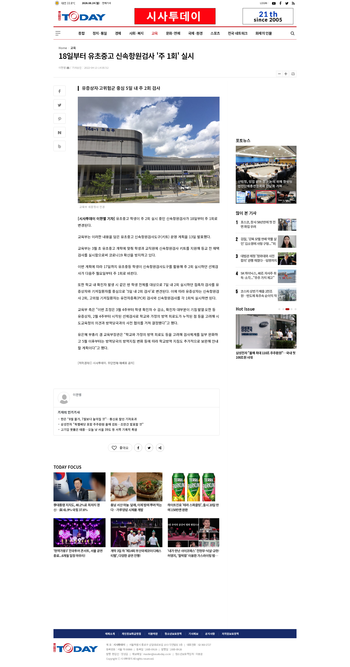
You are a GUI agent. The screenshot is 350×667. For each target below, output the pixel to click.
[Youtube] (274, 3)
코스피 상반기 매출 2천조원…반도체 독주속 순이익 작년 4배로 (259, 293)
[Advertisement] (136, 596)
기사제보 (193, 634)
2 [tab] (283, 309)
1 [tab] (279, 309)
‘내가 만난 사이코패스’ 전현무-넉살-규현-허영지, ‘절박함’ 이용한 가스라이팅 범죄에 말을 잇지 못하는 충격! (193, 553)
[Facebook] (280, 3)
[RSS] (293, 3)
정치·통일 (100, 33)
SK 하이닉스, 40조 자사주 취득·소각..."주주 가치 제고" (258, 275)
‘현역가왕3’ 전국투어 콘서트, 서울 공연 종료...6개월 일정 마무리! (77, 553)
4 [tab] (291, 309)
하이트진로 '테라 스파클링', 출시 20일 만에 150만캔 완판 (193, 507)
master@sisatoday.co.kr (157, 654)
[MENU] (57, 33)
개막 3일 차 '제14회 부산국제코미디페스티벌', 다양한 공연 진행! (136, 553)
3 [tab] (287, 309)
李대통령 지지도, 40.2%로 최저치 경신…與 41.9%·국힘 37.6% (76, 507)
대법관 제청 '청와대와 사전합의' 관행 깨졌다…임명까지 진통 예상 (259, 258)
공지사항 (210, 634)
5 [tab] (296, 309)
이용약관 (153, 634)
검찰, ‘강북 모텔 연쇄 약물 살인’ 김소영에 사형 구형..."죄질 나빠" (258, 241)
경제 (118, 33)
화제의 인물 (263, 33)
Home (63, 48)
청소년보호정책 (173, 634)
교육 (155, 33)
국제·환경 (195, 33)
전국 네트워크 (237, 33)
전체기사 (106, 3)
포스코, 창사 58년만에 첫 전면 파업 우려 (258, 224)
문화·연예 (173, 33)
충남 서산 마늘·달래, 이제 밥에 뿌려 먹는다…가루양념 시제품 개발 (136, 507)
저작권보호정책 (230, 634)
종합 (81, 33)
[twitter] (287, 3)
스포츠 (215, 33)
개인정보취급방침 (131, 634)
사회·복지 (136, 33)
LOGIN (263, 3)
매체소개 (110, 634)
